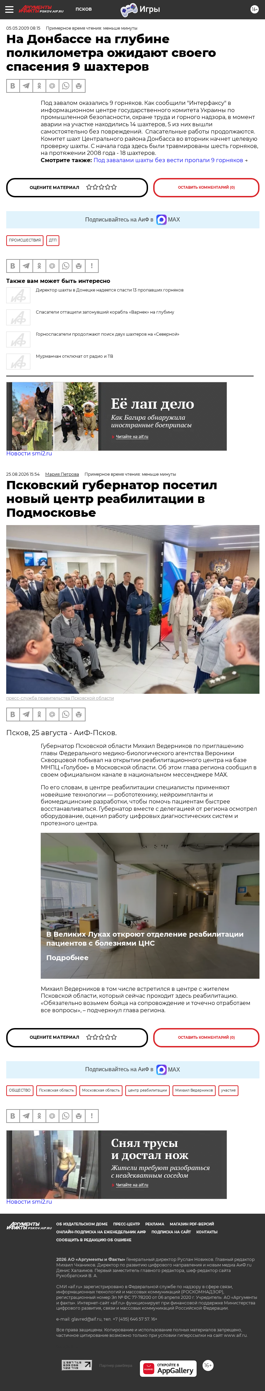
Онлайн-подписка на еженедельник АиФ (101, 1232)
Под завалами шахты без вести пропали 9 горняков (168, 160)
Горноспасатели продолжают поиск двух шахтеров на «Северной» (107, 334)
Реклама (154, 1224)
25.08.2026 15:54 (23, 474)
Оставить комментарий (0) (206, 187)
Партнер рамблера (115, 1365)
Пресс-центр (126, 1224)
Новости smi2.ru (29, 453)
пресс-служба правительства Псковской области (60, 698)
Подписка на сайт (171, 1232)
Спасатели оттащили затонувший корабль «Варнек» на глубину (105, 312)
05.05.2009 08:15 (23, 28)
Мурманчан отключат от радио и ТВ (74, 356)
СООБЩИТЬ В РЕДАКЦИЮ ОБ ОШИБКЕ (93, 1240)
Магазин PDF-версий (192, 1224)
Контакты (206, 1232)
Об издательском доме (82, 1224)
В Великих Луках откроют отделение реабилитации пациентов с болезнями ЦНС (145, 938)
